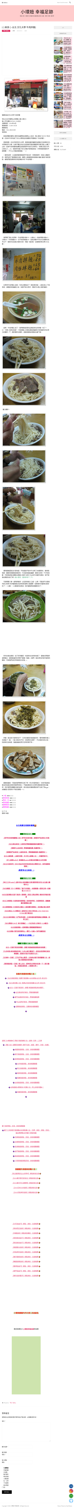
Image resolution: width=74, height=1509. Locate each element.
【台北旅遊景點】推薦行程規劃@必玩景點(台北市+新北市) (27, 978)
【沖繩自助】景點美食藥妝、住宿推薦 (25, 1233)
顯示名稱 (5, 1447)
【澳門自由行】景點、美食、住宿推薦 (25, 1271)
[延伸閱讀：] (26, 94)
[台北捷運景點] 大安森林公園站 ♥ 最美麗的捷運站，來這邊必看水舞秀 (26, 907)
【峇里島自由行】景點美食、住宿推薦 (25, 1238)
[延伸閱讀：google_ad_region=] (24, 606)
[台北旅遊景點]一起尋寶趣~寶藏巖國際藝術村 (26, 927)
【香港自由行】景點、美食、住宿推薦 (25, 1266)
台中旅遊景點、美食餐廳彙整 (27, 1064)
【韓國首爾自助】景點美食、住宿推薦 (25, 1261)
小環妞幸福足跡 (28, 1329)
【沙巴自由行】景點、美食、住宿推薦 (25, 1224)
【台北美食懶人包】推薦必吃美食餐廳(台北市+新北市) (26, 983)
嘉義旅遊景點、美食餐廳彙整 (27, 1078)
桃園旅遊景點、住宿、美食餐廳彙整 (27, 1049)
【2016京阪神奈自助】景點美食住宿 (25, 1192)
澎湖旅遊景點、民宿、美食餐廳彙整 (27, 1146)
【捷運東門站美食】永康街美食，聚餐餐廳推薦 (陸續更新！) (26, 852)
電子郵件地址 (4, 1453)
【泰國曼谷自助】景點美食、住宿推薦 (25, 1247)
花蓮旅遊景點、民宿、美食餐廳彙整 (27, 1137)
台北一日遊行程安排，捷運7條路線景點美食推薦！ (27, 987)
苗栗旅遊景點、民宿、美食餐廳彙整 (27, 1059)
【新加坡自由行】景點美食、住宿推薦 (25, 1243)
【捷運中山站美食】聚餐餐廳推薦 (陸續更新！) (26, 848)
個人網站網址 (4, 1461)
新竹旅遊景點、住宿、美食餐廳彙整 (27, 1054)
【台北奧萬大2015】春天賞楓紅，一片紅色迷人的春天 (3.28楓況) (26, 923)
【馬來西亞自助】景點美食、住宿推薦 (25, 1228)
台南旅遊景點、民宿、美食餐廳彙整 (27, 1082)
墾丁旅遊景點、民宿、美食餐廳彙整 (13, 1126)
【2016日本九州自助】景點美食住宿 (25, 1188)
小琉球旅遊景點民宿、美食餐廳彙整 (27, 1161)
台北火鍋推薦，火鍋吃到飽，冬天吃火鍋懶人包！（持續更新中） (26, 856)
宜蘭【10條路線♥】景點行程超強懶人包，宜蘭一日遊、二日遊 (22, 1040)
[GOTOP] (71, 1500)
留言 (3, 1421)
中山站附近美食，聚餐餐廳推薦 (27, 1002)
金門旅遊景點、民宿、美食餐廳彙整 (27, 1151)
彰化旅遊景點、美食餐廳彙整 (27, 1068)
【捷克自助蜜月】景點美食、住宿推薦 (25, 1276)
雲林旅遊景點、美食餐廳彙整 (27, 1073)
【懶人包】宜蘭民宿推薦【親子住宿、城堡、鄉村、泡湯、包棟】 (27, 1045)
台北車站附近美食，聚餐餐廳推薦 (27, 992)
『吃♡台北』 (6, 30)
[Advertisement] (26, 51)
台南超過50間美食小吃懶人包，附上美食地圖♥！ (27, 1087)
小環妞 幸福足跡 (37, 12)
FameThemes (69, 1506)
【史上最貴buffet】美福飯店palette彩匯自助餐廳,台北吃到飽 (26, 860)
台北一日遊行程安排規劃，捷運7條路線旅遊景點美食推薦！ (26, 947)
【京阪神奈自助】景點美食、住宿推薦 (25, 1252)
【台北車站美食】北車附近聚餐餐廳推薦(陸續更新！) (26, 844)
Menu (6, 2)
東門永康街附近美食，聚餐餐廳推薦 (27, 997)
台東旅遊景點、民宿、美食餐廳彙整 (27, 1142)
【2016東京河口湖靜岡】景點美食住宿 (25, 1183)
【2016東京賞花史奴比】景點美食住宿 (25, 1178)
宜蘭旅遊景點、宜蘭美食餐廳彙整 (27, 1006)
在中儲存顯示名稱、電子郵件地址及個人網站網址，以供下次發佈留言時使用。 (5, 1477)
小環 (13, 30)
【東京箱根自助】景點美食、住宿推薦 (25, 1257)
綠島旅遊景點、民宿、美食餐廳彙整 (27, 1156)
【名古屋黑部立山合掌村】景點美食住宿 (25, 1173)
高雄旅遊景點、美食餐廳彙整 (27, 1092)
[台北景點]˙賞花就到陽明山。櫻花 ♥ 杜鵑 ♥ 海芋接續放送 (26, 931)
